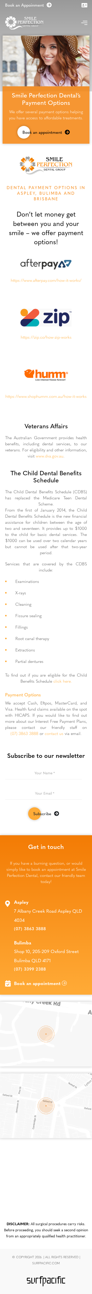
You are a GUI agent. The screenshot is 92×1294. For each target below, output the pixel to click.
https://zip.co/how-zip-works (46, 337)
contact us (54, 733)
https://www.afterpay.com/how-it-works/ (46, 280)
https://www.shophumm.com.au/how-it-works (46, 396)
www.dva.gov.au (49, 456)
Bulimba (22, 942)
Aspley (21, 902)
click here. (62, 681)
